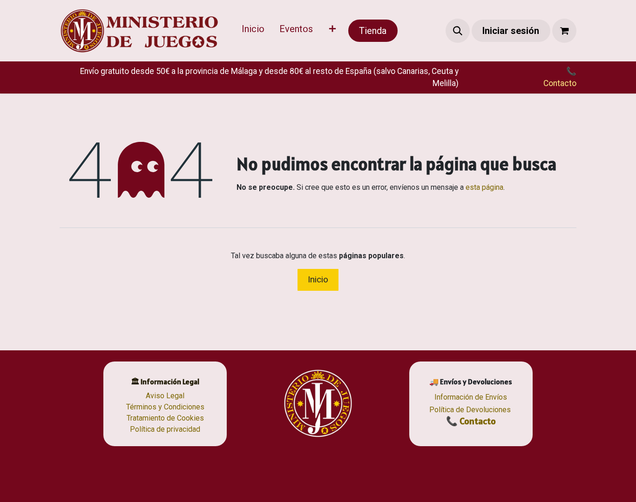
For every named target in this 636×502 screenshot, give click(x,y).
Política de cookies (368, 484)
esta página (484, 187)
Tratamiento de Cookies (165, 418)
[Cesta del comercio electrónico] (564, 31)
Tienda (372, 30)
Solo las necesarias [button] (507, 486)
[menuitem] (253, 30)
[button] (458, 31)
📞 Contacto (471, 421)
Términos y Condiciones (165, 406)
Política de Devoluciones (470, 409)
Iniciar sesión (510, 30)
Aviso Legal (165, 395)
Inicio (318, 279)
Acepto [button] (558, 486)
